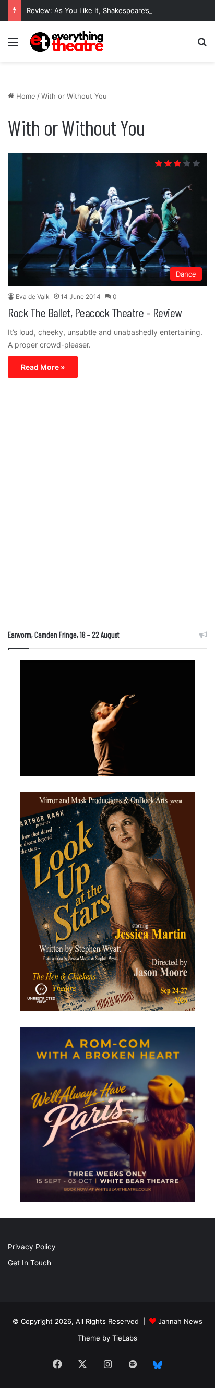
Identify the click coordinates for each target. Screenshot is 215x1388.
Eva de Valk (33, 297)
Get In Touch (29, 1263)
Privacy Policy (32, 1246)
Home (24, 96)
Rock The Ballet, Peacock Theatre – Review (95, 312)
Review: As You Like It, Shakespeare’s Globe (99, 10)
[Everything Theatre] (68, 41)
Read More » (43, 367)
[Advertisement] (107, 506)
